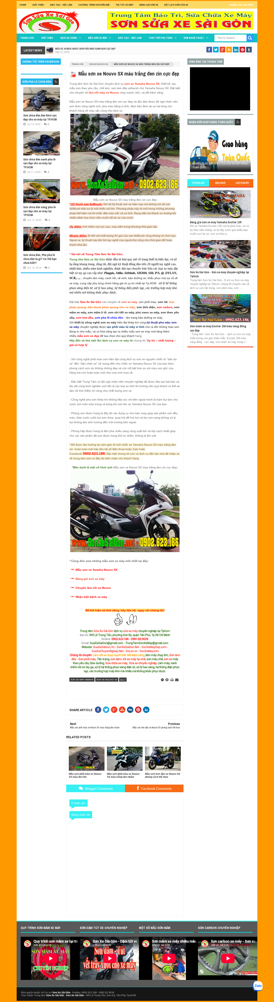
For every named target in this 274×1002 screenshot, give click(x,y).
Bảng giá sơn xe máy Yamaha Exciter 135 (216, 222)
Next (248, 151)
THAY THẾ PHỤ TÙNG (161, 38)
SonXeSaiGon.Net (128, 647)
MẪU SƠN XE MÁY (97, 38)
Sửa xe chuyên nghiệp (143, 663)
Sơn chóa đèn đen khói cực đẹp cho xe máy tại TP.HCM (40, 117)
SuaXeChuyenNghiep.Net (108, 651)
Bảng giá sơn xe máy (90, 578)
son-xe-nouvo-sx (98, 64)
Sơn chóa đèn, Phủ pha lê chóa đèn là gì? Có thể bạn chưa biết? (40, 259)
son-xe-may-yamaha (81, 679)
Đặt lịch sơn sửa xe (176, 4)
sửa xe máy (130, 631)
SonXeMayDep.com (153, 647)
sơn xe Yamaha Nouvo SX (141, 83)
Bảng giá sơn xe (148, 4)
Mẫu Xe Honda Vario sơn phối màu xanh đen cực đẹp (85, 48)
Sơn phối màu (87, 659)
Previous (192, 151)
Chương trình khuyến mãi (94, 4)
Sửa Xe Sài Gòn (103, 631)
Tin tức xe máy (124, 4)
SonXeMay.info (149, 651)
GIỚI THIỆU (38, 4)
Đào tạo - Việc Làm (61, 4)
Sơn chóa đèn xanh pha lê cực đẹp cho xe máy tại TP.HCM (39, 163)
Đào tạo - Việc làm (129, 38)
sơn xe (168, 659)
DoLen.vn (131, 651)
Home (23, 4)
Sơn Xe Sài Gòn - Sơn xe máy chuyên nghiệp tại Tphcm (219, 274)
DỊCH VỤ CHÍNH (68, 38)
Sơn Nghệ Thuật (194, 38)
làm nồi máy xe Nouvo (104, 92)
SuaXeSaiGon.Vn (104, 647)
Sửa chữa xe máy (116, 663)
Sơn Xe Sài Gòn (61, 992)
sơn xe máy (129, 302)
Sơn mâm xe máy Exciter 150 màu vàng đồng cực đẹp (218, 328)
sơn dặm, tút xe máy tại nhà (128, 659)
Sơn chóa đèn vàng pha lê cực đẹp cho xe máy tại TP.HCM (39, 211)
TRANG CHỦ (27, 38)
